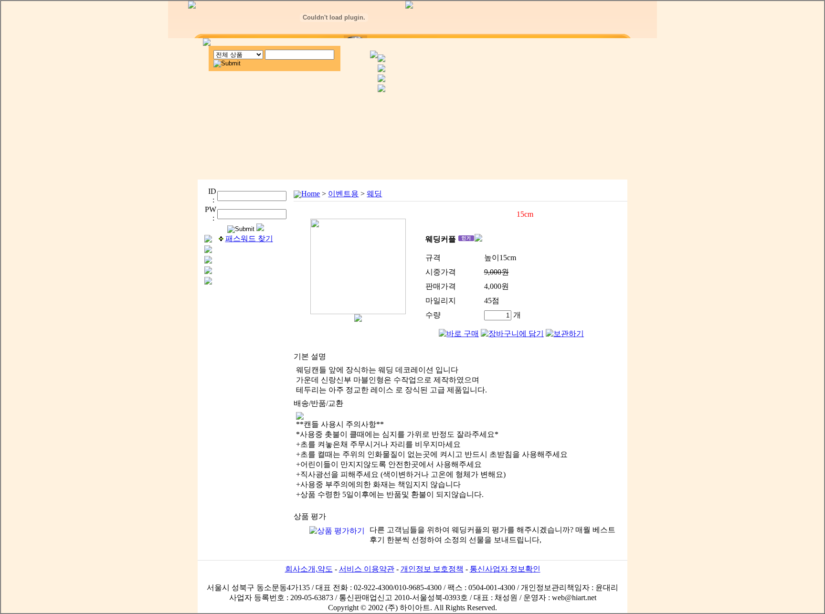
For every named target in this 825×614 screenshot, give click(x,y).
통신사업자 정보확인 (505, 569)
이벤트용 (343, 194)
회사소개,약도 (309, 569)
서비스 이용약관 (366, 569)
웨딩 (374, 194)
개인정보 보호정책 (432, 569)
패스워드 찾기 (249, 238)
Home (310, 194)
